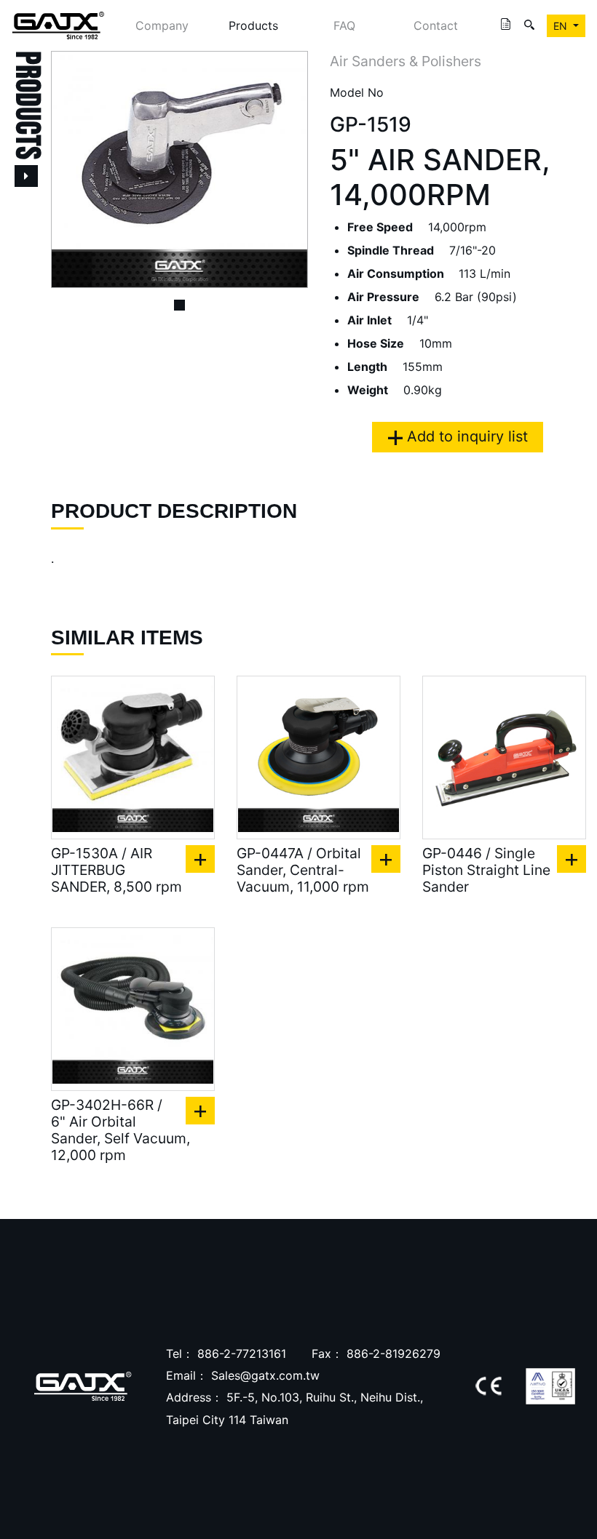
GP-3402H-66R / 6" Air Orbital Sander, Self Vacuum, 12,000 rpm (120, 1130)
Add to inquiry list (465, 436)
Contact (436, 25)
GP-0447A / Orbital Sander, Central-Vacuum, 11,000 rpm (303, 870)
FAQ (344, 25)
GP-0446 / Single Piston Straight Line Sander (486, 870)
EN (561, 26)
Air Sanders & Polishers (405, 61)
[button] (70, 169)
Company (162, 25)
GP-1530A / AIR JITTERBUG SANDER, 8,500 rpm (116, 870)
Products (253, 25)
